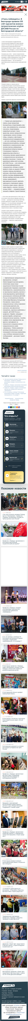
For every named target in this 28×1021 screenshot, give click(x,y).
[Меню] (26, 2)
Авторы (10, 991)
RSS (3, 989)
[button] (25, 225)
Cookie (16, 1005)
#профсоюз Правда (14, 400)
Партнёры (4, 993)
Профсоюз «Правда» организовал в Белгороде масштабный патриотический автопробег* (15, 385)
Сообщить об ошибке (16, 989)
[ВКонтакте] (9, 407)
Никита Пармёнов (22, 370)
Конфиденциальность (7, 995)
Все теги (7, 989)
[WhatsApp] (13, 407)
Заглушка (15, 991)
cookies (15, 1001)
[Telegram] (15, 407)
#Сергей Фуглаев (19, 398)
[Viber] (19, 407)
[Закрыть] (26, 14)
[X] (11, 407)
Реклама (10, 993)
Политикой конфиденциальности (15, 1013)
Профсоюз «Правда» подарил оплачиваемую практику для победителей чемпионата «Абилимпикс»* (15, 389)
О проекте (4, 991)
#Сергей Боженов (9, 398)
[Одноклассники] (17, 407)
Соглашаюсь (14, 1017)
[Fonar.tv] (4, 1)
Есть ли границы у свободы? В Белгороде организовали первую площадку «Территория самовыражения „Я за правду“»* (15, 393)
